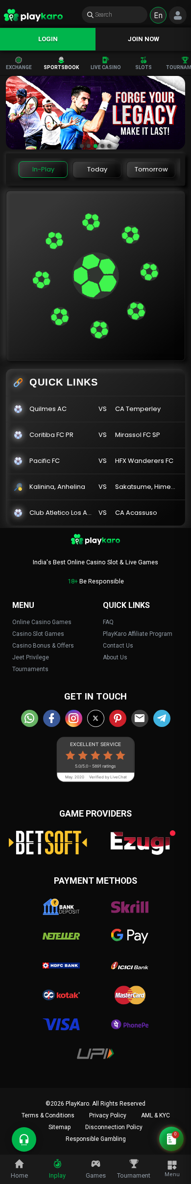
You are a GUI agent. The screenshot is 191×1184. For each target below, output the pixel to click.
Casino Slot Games (38, 633)
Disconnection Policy (114, 1127)
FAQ (108, 622)
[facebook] (51, 718)
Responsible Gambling (96, 1139)
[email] (139, 718)
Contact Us (118, 645)
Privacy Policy (107, 1115)
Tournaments (30, 669)
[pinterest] (117, 718)
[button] (81, 146)
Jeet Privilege (30, 657)
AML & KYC (155, 1115)
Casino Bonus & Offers (43, 645)
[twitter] (95, 718)
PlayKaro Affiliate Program (137, 633)
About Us (115, 657)
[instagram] (73, 718)
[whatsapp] (29, 718)
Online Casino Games (42, 622)
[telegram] (161, 718)
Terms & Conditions (48, 1115)
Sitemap (59, 1127)
